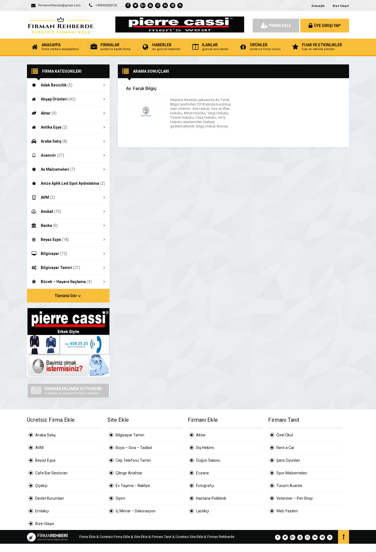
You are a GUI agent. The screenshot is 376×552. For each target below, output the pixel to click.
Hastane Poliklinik (211, 498)
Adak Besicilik (56, 85)
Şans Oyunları (288, 460)
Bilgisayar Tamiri (60, 267)
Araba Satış (54, 141)
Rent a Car (285, 447)
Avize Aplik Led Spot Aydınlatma (73, 183)
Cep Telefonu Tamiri (133, 460)
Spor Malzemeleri (291, 473)
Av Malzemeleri (58, 169)
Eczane (202, 473)
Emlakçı (42, 511)
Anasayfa (318, 6)
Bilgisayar (54, 253)
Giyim (120, 498)
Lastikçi (202, 511)
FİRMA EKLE (280, 25)
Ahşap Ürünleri (58, 99)
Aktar (48, 113)
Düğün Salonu (208, 460)
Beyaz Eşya (55, 239)
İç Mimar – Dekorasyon (136, 511)
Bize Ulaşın (341, 6)
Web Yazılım (287, 511)
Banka (49, 225)
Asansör (52, 155)
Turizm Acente (289, 485)
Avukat (51, 211)
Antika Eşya (54, 127)
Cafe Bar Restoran (51, 473)
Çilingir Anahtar (129, 473)
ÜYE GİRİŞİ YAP (327, 25)
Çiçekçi (41, 485)
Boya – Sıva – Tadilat (134, 447)
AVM (48, 197)
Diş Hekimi (205, 447)
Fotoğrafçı (205, 485)
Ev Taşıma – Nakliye (133, 485)
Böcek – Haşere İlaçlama (66, 281)
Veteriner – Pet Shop (294, 498)
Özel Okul (284, 435)
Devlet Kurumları (49, 498)
